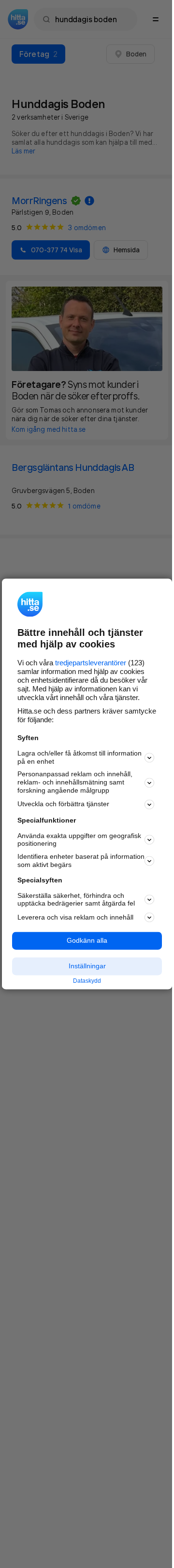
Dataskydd (87, 980)
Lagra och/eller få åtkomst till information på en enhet (79, 757)
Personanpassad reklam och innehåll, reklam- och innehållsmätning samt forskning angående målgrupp (74, 782)
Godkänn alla (87, 941)
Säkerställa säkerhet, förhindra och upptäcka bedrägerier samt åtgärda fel (76, 900)
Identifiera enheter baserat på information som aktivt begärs (81, 861)
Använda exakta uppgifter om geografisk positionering (79, 840)
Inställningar (87, 966)
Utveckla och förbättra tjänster (63, 804)
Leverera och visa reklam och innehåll (75, 917)
